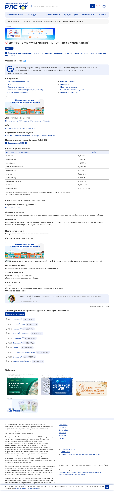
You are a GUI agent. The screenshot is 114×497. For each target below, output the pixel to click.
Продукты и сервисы (71, 15)
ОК (107, 487)
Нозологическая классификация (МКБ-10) (25, 90)
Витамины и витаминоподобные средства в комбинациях (42, 21)
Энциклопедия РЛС (15, 21)
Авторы (61, 438)
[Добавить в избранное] (6, 42)
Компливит (18, 338)
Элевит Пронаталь (21, 333)
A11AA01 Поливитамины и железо (20, 128)
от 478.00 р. (29, 319)
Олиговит (17, 357)
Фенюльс (17, 343)
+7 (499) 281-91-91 (68, 449)
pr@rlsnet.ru (65, 452)
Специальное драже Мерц (24, 352)
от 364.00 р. (27, 347)
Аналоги (9, 48)
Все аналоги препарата (15, 314)
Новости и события (87, 15)
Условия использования (67, 472)
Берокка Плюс (18, 324)
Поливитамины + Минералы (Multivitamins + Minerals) (27, 121)
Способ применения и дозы (72, 90)
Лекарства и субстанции (14, 15)
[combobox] (61, 6)
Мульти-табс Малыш (22, 361)
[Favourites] (98, 6)
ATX (9, 84)
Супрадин (17, 319)
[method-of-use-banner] (30, 33)
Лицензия (62, 433)
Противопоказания (68, 87)
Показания (64, 84)
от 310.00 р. (30, 338)
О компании (63, 425)
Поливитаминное (12, 208)
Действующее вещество (18, 81)
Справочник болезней (52, 15)
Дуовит (17, 347)
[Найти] (92, 6)
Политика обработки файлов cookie (72, 475)
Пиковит (17, 329)
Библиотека (102, 15)
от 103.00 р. (28, 329)
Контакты (62, 427)
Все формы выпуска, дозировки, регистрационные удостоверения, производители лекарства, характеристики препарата (55, 54)
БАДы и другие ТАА (34, 15)
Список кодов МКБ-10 (17, 143)
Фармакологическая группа (18, 87)
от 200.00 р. (38, 361)
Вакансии (62, 435)
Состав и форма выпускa (17, 92)
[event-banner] (91, 389)
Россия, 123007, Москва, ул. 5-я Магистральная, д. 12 (80, 454)
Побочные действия (68, 92)
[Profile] (105, 6)
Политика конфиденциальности (89, 472)
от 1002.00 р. (43, 352)
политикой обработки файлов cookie (27, 488)
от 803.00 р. (32, 324)
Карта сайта (63, 430)
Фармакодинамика (68, 81)
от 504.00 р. (37, 333)
